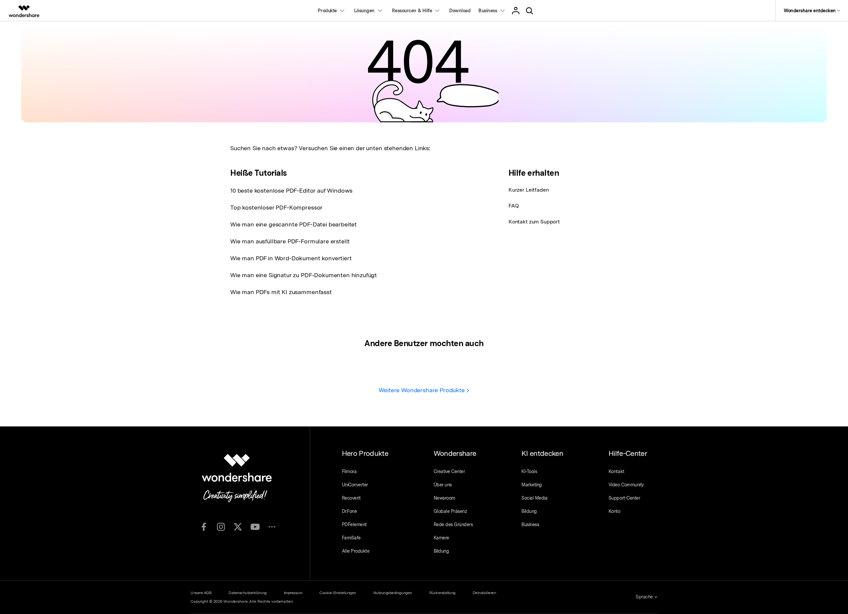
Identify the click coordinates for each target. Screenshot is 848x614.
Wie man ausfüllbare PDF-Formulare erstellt (290, 241)
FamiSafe (351, 537)
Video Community (626, 484)
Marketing (531, 484)
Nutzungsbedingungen (392, 592)
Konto (614, 511)
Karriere (441, 537)
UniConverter (355, 484)
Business (530, 524)
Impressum (293, 592)
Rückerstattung (442, 592)
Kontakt (616, 471)
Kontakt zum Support (534, 221)
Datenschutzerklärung (247, 592)
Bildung (441, 551)
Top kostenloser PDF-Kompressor (276, 207)
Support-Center (624, 498)
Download (459, 10)
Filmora (349, 471)
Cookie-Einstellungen (337, 592)
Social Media (534, 498)
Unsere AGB (200, 592)
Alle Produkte (356, 551)
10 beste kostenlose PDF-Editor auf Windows (291, 190)
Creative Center (449, 471)
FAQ (513, 206)
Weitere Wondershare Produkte (422, 390)
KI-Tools (529, 471)
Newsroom (444, 498)
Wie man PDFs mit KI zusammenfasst (281, 291)
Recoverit (351, 498)
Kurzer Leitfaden (528, 190)
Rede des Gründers (453, 524)
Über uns (443, 484)
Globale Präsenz (450, 511)
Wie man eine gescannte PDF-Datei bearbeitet (293, 224)
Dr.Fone (349, 511)
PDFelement (354, 524)
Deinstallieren (484, 592)
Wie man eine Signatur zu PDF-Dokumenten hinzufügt (303, 275)
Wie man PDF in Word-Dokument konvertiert (291, 258)
